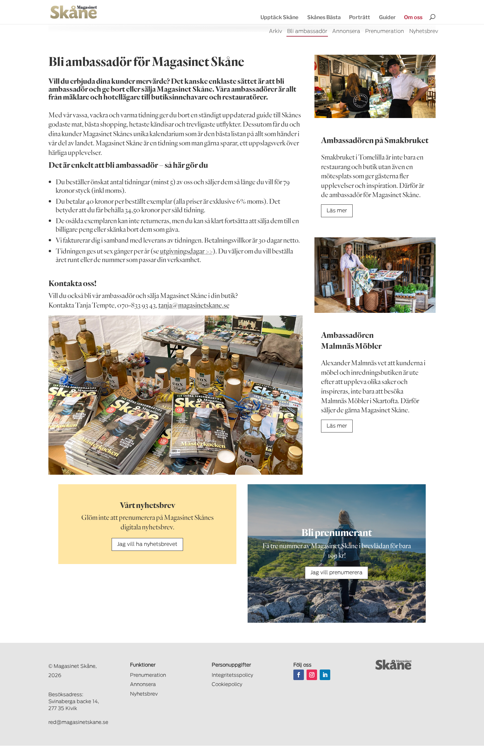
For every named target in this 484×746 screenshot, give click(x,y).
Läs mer (337, 210)
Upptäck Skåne (279, 17)
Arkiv (275, 31)
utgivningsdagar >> (186, 251)
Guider (387, 17)
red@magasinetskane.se (78, 722)
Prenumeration (384, 31)
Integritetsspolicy (232, 675)
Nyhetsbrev (423, 31)
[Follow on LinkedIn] (325, 675)
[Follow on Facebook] (298, 675)
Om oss (413, 17)
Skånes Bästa (324, 17)
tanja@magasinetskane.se (193, 305)
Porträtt (359, 17)
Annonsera (346, 31)
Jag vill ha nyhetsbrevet (147, 544)
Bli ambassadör (307, 31)
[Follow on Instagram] (312, 675)
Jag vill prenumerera (336, 572)
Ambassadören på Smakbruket (374, 140)
